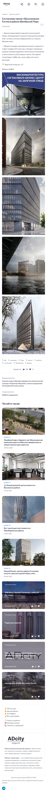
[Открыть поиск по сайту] (36, 4)
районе (39, 360)
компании (13, 360)
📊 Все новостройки (12, 716)
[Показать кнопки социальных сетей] (22, 4)
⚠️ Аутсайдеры (10, 713)
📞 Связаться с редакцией (14, 725)
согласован (8, 363)
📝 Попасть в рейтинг (12, 720)
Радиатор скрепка (13, 623)
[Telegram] (3, 788)
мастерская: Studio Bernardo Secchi (20, 683)
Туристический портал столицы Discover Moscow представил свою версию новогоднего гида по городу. (23, 655)
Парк (22, 360)
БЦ (5, 360)
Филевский (19, 363)
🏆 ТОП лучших (10, 709)
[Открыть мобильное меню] (43, 4)
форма (29, 363)
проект (30, 360)
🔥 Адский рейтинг (11, 711)
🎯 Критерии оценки (12, 723)
